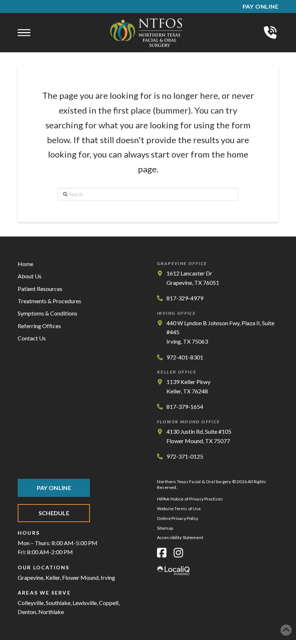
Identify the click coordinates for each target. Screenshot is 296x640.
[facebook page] (161, 552)
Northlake (51, 611)
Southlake (58, 602)
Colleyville (31, 602)
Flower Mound (80, 577)
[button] (24, 32)
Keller (52, 577)
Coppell (108, 602)
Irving (108, 577)
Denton (27, 611)
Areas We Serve (44, 593)
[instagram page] (178, 552)
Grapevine (30, 577)
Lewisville (85, 602)
